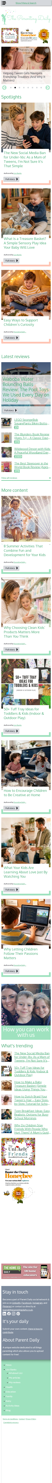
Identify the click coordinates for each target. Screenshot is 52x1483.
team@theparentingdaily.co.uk (18, 1309)
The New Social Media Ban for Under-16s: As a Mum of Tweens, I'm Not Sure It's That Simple (25, 159)
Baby (8, 1400)
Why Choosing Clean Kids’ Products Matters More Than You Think (24, 631)
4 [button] (23, 87)
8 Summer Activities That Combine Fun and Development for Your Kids (25, 550)
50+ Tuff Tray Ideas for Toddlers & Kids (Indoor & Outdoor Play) (24, 713)
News (9, 1364)
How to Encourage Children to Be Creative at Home (25, 792)
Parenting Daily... (20, 332)
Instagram (37, 1302)
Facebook (27, 1302)
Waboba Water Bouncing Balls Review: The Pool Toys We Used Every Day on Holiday (26, 389)
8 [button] (41, 87)
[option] (26, 35)
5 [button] (28, 87)
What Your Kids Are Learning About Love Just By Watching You (26, 872)
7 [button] (36, 87)
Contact (22, 1419)
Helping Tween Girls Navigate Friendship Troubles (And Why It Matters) (24, 76)
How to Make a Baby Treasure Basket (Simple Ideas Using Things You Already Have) (30, 1087)
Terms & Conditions (10, 1419)
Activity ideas (12, 1405)
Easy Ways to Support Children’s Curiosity (21, 322)
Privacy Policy (31, 1419)
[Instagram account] (13, 1313)
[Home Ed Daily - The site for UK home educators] (26, 1271)
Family (9, 1396)
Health (9, 1387)
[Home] (26, 16)
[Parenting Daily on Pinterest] (18, 1313)
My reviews (15, 1382)
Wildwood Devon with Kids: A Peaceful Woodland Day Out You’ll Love (32, 452)
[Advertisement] (26, 1233)
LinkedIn (16, 1302)
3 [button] (19, 87)
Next (48, 88)
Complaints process (11, 1422)
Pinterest (7, 1306)
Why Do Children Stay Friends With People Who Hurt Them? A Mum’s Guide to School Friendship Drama (32, 1132)
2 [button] (15, 87)
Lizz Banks (18, 173)
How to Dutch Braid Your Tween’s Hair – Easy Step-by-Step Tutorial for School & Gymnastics (32, 1101)
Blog (8, 1410)
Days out (18, 456)
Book (17, 442)
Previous (4, 88)
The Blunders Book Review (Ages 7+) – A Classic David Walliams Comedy (32, 437)
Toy (16, 427)
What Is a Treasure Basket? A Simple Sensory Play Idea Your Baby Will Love (25, 243)
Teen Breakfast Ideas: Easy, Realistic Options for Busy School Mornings (32, 1114)
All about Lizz (16, 1373)
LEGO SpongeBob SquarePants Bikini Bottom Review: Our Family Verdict (32, 423)
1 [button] (10, 87)
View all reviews (9, 477)
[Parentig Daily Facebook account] (9, 1313)
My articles (14, 1377)
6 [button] (32, 87)
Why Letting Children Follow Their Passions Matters (21, 953)
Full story (24, 49)
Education (11, 1391)
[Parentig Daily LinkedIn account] (4, 1313)
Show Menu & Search (26, 2)
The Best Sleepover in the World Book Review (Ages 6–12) (31, 466)
